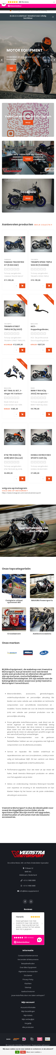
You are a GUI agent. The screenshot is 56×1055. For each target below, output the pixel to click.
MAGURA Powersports (39, 575)
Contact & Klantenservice (28, 955)
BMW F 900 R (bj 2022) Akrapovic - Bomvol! (39, 393)
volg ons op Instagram (14, 491)
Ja (17, 1052)
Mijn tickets (28, 1015)
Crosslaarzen (7, 608)
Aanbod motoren (28, 991)
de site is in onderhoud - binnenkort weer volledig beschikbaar (28, 17)
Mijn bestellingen (28, 1011)
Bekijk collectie (42, 225)
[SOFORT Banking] (16, 1039)
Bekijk (28, 122)
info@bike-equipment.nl (29, 891)
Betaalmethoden (28, 963)
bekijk (28, 159)
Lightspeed (45, 1045)
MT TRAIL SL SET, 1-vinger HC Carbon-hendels (13, 393)
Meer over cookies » (34, 1052)
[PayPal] (47, 1039)
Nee (22, 1052)
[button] (2, 60)
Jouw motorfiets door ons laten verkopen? (28, 995)
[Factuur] (32, 1039)
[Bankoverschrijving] (8, 1039)
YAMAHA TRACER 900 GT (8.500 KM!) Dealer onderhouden (14, 265)
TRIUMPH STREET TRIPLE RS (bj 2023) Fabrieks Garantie (13, 329)
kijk (11, 66)
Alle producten (28, 1027)
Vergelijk (28, 1023)
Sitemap (28, 987)
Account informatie (28, 1007)
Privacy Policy (28, 979)
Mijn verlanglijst (28, 1019)
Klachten (28, 983)
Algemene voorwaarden (28, 971)
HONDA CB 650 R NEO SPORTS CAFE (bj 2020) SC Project (41, 458)
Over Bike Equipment (28, 967)
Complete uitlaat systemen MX (14, 575)
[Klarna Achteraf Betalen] (39, 1039)
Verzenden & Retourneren (28, 959)
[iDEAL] (24, 1039)
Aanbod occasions (37, 608)
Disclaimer (28, 975)
